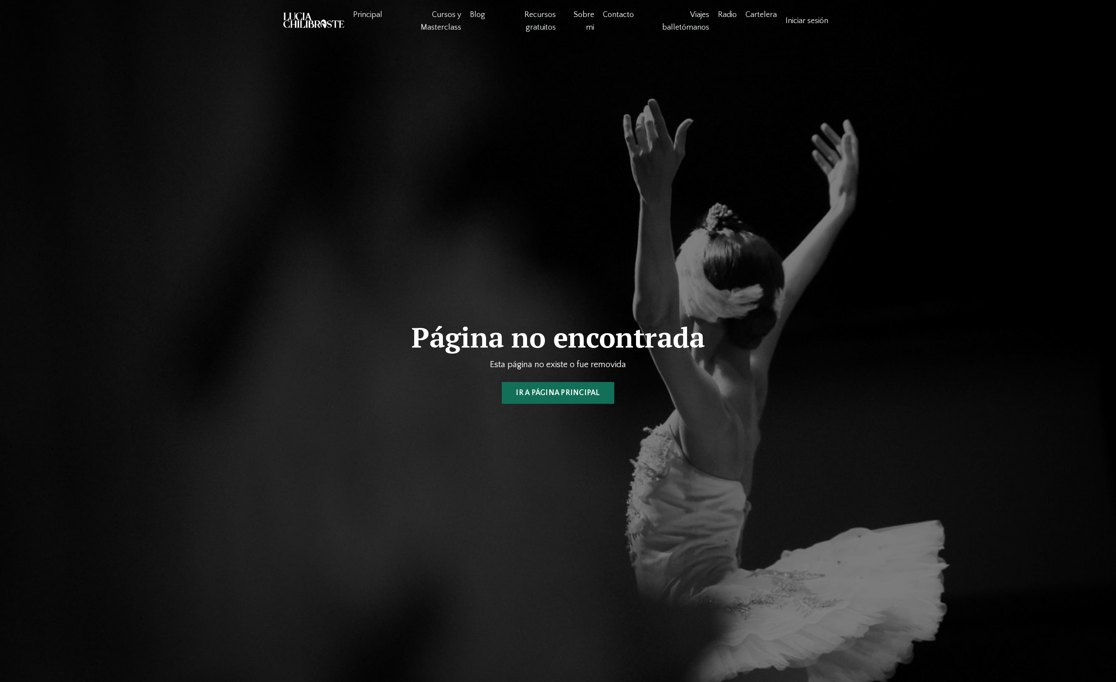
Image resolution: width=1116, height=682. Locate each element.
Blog (477, 14)
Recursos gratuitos (540, 21)
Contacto (618, 14)
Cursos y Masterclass (441, 21)
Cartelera (761, 14)
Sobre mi (584, 21)
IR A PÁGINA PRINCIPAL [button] (558, 393)
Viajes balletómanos (685, 21)
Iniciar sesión (807, 21)
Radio (727, 14)
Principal (367, 14)
